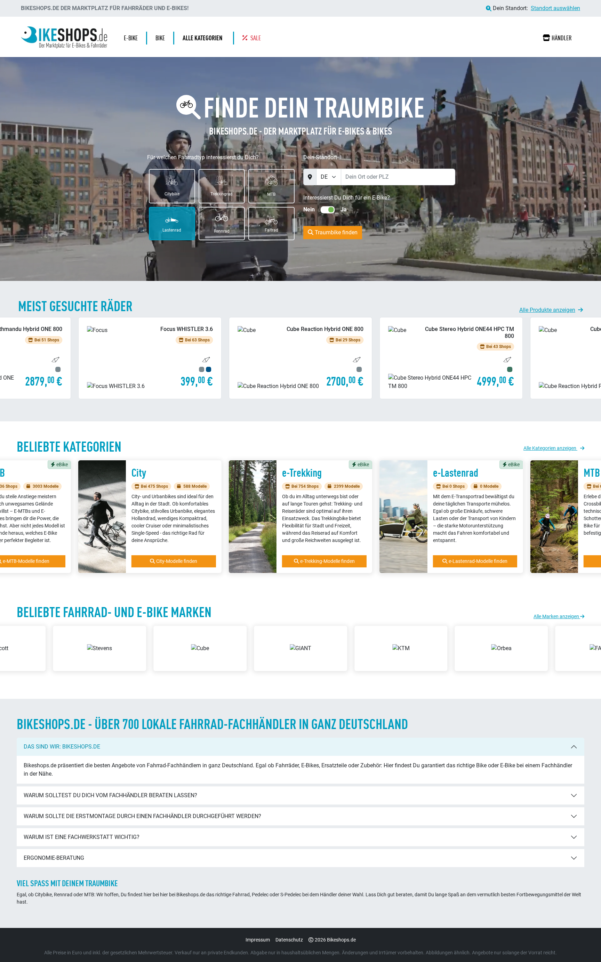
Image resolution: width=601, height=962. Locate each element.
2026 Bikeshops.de (335, 940)
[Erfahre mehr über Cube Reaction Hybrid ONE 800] (150, 357)
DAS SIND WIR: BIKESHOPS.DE (62, 746)
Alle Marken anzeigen (557, 616)
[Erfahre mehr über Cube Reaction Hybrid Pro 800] (451, 357)
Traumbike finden (335, 232)
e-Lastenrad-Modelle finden (327, 561)
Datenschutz (289, 940)
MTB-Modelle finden (478, 561)
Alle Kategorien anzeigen (550, 448)
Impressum (258, 940)
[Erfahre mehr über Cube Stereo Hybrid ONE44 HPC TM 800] (300, 357)
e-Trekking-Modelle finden (177, 561)
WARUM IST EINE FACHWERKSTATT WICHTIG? (81, 837)
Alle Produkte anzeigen (547, 310)
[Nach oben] (582, 943)
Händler (562, 38)
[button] (204, 38)
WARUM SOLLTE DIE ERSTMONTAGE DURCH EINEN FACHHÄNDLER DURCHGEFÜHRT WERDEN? (142, 816)
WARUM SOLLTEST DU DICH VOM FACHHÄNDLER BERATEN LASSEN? (110, 795)
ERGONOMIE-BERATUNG (54, 858)
